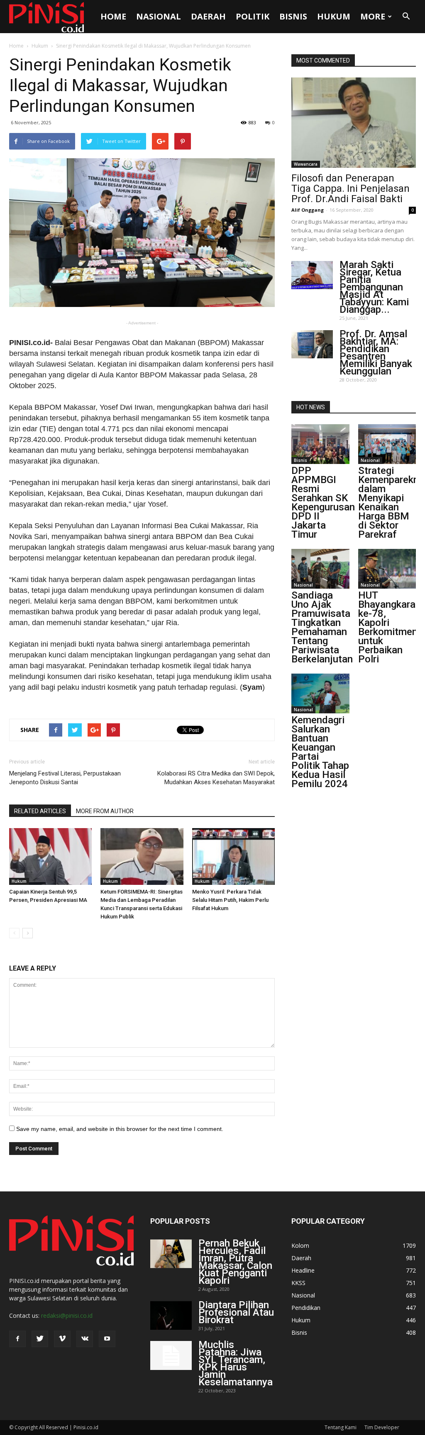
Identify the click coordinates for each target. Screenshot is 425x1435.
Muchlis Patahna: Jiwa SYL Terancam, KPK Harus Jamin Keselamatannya (235, 1363)
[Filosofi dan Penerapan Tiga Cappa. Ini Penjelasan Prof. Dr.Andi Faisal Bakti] (353, 122)
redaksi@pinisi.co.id (67, 1315)
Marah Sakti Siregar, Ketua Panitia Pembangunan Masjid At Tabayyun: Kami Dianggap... (374, 287)
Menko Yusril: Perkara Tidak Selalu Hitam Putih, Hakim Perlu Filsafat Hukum (230, 900)
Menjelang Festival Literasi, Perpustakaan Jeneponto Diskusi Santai (65, 778)
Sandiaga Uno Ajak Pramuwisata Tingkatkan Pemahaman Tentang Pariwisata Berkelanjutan (322, 627)
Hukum (333, 16)
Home (113, 16)
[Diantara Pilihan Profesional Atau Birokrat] (171, 1315)
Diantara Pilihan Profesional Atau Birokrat (236, 1312)
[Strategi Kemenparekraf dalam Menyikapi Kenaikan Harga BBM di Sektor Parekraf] (387, 444)
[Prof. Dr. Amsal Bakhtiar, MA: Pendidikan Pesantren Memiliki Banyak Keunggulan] (312, 344)
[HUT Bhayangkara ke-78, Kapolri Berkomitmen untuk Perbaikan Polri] (387, 569)
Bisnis (293, 16)
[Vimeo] (62, 1339)
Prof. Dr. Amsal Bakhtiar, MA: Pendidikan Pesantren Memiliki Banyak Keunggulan (376, 352)
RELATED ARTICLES (40, 811)
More (372, 16)
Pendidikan (305, 1308)
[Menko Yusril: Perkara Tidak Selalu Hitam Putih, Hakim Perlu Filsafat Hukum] (233, 856)
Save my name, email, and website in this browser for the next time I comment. (119, 1129)
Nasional (158, 16)
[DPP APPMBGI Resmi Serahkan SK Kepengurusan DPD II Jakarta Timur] (320, 444)
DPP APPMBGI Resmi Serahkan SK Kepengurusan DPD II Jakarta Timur (323, 502)
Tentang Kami (341, 1427)
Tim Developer (381, 1427)
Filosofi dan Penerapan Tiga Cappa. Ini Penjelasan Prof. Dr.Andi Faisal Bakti (350, 188)
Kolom (300, 1245)
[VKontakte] (84, 1339)
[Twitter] (40, 1339)
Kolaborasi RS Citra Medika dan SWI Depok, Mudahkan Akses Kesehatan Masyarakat (216, 778)
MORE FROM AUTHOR (105, 811)
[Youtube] (107, 1339)
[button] (406, 17)
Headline (303, 1270)
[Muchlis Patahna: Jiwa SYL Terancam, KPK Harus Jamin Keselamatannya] (171, 1355)
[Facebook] (17, 1339)
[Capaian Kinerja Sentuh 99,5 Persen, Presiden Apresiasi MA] (50, 856)
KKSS (298, 1283)
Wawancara (306, 164)
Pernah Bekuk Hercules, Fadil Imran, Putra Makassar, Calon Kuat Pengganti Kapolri (235, 1261)
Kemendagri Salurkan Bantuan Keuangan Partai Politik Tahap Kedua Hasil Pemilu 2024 (320, 752)
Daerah (208, 16)
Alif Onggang (307, 210)
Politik (252, 16)
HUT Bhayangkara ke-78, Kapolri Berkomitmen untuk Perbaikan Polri (388, 627)
